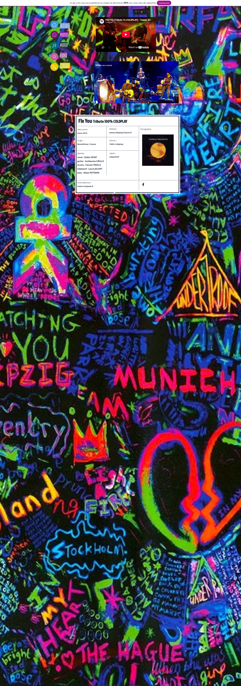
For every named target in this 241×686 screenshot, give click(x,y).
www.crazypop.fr (85, 186)
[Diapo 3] (138, 99)
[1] (131, 99)
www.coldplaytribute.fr (120, 132)
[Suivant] (175, 82)
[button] (158, 150)
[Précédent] (98, 82)
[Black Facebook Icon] (143, 184)
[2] (135, 99)
